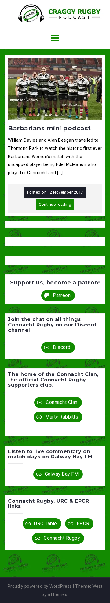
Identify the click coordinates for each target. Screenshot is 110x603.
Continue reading (55, 204)
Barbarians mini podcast (49, 128)
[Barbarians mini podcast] (55, 88)
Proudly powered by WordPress (40, 586)
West (97, 586)
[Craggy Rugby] (55, 12)
